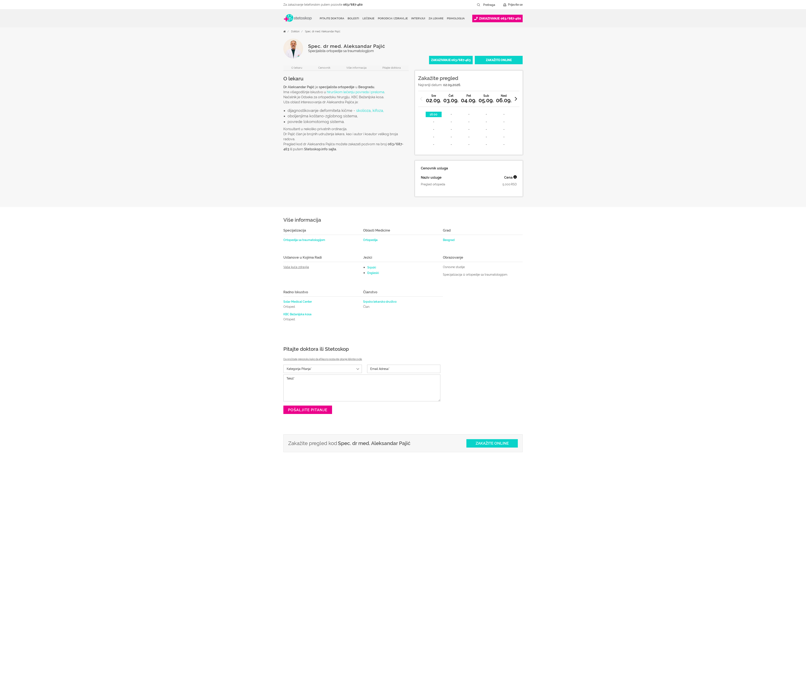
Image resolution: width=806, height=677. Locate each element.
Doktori (295, 31)
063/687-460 (353, 4)
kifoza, (378, 110)
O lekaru (296, 67)
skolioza (363, 110)
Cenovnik (324, 67)
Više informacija (356, 67)
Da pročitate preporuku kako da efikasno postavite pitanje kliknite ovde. (322, 359)
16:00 (433, 114)
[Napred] (516, 99)
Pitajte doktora (332, 18)
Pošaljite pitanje (307, 410)
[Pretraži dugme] (478, 4)
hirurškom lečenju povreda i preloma (355, 92)
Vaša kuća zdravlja (296, 267)
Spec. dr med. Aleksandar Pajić (322, 31)
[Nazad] (421, 99)
